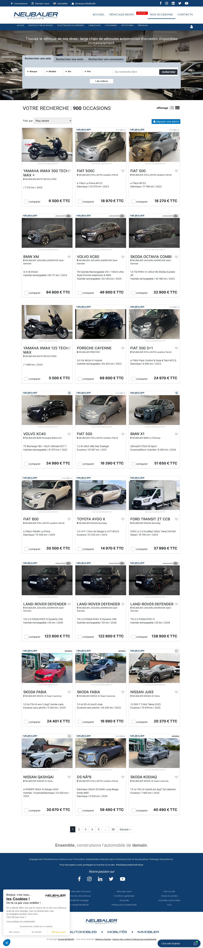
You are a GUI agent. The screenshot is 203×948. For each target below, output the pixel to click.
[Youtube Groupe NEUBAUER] (188, 3)
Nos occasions (161, 14)
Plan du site (169, 891)
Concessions (20, 3)
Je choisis (36, 932)
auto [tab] (48, 58)
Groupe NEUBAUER (66, 939)
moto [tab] (80, 59)
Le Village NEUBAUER (78, 904)
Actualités (62, 3)
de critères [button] (102, 81)
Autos (20, 25)
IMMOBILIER (148, 932)
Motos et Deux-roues (41, 25)
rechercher (169, 71)
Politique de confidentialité (124, 904)
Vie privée (124, 900)
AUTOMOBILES (83, 932)
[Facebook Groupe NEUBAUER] (162, 3)
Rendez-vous (42, 3)
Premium (143, 25)
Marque (33, 71)
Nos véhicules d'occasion (79, 891)
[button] (6, 942)
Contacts (185, 14)
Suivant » (125, 829)
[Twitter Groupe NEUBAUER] (181, 3)
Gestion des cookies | (122, 939)
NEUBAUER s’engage (78, 900)
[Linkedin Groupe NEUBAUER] (175, 3)
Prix (89, 71)
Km (69, 71)
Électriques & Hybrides (71, 25)
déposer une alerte (167, 121)
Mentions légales (103, 939)
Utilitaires (111, 25)
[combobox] (135, 72)
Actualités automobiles (169, 900)
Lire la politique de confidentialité (20, 922)
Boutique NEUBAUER (85, 3)
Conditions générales (124, 896)
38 (113, 829)
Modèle (52, 71)
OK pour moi (58, 932)
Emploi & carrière (169, 896)
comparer (34, 201)
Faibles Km (95, 25)
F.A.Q (169, 904)
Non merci (14, 932)
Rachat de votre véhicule (79, 896)
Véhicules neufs (121, 14)
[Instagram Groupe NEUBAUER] (168, 3)
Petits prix (128, 25)
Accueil (99, 14)
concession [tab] (116, 59)
